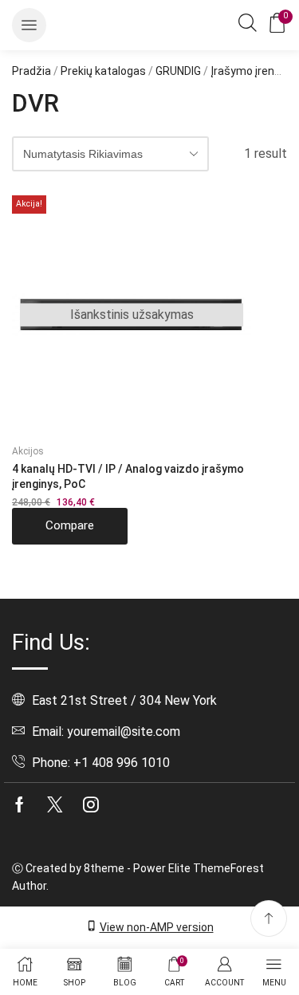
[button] (29, 25)
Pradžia (31, 71)
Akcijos (28, 451)
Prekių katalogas (103, 71)
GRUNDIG (178, 71)
